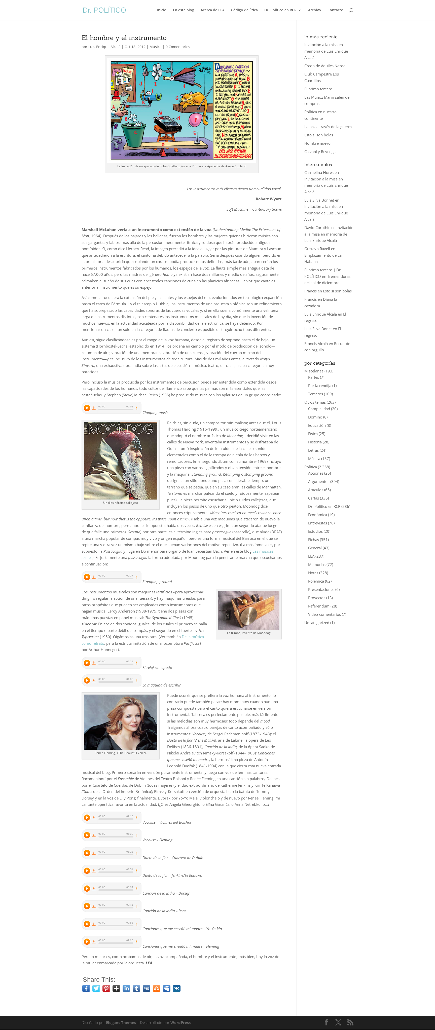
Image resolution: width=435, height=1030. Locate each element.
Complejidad (319, 408)
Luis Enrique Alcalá (104, 46)
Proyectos (316, 597)
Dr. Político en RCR (280, 10)
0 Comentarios (178, 46)
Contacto (335, 10)
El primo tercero (318, 88)
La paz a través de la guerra (328, 126)
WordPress (180, 1022)
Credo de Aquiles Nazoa (324, 65)
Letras (313, 450)
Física (313, 433)
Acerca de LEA (213, 10)
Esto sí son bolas (318, 134)
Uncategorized (316, 622)
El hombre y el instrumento (124, 37)
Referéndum (319, 605)
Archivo (314, 10)
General (315, 547)
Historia (315, 441)
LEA (311, 556)
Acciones (315, 473)
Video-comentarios (324, 614)
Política (310, 466)
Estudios (315, 531)
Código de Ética (244, 10)
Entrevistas (317, 522)
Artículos (315, 489)
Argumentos (318, 481)
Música (156, 46)
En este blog (183, 10)
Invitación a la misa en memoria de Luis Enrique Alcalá (326, 51)
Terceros (315, 393)
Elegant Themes (121, 1022)
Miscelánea (313, 370)
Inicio (161, 10)
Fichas (313, 539)
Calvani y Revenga (320, 151)
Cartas (313, 498)
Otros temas (315, 402)
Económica (317, 514)
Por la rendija (319, 385)
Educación (317, 425)
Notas (313, 572)
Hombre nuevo (317, 143)
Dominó (315, 416)
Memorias (316, 564)
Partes (313, 377)
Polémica (316, 581)
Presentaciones (321, 589)
